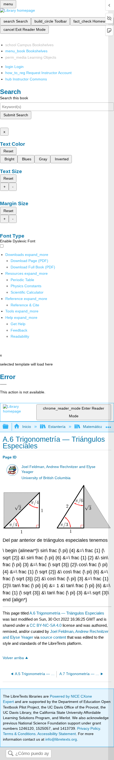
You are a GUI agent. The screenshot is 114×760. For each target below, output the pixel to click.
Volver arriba (13, 658)
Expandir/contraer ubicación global (108, 425)
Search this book (14, 98)
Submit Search (15, 115)
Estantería (57, 426)
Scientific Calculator (27, 292)
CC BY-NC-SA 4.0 (46, 625)
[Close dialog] (3, 384)
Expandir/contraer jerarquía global (9, 426)
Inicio (26, 426)
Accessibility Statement (56, 734)
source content (53, 637)
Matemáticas (93, 426)
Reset (8, 151)
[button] (19, 330)
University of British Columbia (46, 478)
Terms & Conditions (19, 734)
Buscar (10, 754)
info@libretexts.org (60, 739)
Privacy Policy (88, 728)
